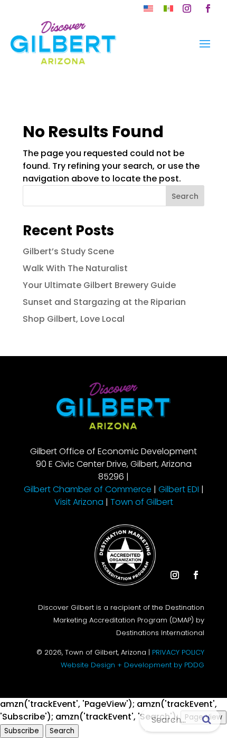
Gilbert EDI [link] (178, 489)
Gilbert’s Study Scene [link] (68, 251)
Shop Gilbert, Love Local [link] (74, 319)
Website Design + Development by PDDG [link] (132, 665)
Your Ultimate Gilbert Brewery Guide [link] (99, 285)
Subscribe (21, 731)
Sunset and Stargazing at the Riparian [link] (104, 302)
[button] (186, 8)
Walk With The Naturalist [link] (75, 268)
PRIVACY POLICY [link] (178, 652)
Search (185, 196)
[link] (148, 8)
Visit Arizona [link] (78, 502)
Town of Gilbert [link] (141, 502)
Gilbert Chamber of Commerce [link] (88, 489)
